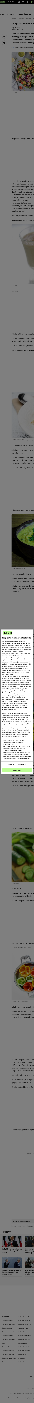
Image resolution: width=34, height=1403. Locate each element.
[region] (17, 701)
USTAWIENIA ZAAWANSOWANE (17, 765)
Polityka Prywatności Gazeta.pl (11, 707)
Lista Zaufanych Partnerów (21, 758)
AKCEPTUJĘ (16, 770)
